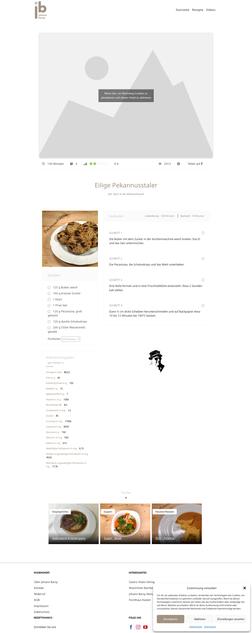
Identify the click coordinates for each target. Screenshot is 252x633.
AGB (37, 600)
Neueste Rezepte (164, 511)
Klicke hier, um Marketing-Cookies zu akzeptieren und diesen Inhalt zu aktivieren (126, 95)
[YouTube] (145, 627)
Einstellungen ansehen (230, 619)
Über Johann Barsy (46, 582)
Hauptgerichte (60, 511)
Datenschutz (195, 626)
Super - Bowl (112, 538)
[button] (244, 588)
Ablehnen (199, 619)
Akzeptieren (170, 619)
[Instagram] (138, 627)
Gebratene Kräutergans (68, 538)
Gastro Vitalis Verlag (142, 582)
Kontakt (39, 588)
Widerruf (39, 594)
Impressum (210, 626)
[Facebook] (131, 627)
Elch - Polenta (165, 538)
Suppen (108, 511)
